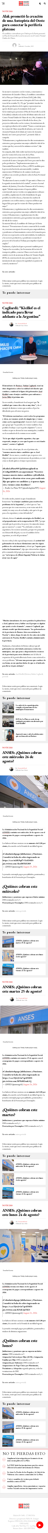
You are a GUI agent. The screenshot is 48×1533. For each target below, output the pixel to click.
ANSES (6, 832)
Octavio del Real (22, 323)
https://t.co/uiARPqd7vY (14, 860)
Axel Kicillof (20, 674)
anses (18, 911)
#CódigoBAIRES (10, 471)
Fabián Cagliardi (29, 385)
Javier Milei (6, 397)
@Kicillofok (38, 475)
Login (40, 281)
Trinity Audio (25, 378)
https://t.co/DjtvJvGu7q (14, 1078)
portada (5, 676)
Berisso (19, 385)
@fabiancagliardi (28, 468)
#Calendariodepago (11, 854)
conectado (25, 283)
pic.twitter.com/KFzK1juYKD (16, 1309)
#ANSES (29, 860)
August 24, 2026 (30, 1084)
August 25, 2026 (30, 866)
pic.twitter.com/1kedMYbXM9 (17, 863)
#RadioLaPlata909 (11, 468)
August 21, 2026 (30, 1313)
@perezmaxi (27, 471)
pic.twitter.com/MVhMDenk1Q (17, 1081)
